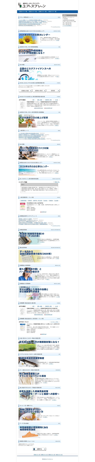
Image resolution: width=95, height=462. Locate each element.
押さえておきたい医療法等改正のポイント (28, 221)
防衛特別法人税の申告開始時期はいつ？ (27, 25)
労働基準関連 (23, 200)
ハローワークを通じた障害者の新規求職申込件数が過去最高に (32, 138)
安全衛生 (45, 200)
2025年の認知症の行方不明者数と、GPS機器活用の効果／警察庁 (33, 222)
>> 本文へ (57, 58)
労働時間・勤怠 (48, 99)
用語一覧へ (57, 182)
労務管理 (30, 200)
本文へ (57, 76)
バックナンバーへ (56, 26)
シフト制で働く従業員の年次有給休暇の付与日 (29, 133)
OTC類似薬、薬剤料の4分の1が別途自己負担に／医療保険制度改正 (33, 224)
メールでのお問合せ (67, 25)
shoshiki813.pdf (48, 108)
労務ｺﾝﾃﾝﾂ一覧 (37, 454)
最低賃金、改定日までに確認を (25, 218)
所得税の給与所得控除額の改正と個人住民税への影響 (30, 22)
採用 (33, 99)
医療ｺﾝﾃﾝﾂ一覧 (52, 454)
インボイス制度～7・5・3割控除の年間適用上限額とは (30, 20)
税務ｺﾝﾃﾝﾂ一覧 (44, 454)
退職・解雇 (39, 99)
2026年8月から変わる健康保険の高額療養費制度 (29, 137)
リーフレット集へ (54, 321)
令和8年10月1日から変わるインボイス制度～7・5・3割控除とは (32, 21)
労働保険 (51, 200)
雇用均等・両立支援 (37, 200)
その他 (56, 99)
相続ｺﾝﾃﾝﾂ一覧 (59, 454)
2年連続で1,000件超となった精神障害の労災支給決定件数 (31, 134)
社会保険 (56, 200)
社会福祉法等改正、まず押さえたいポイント (28, 220)
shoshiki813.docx (39, 108)
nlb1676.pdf (43, 334)
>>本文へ (57, 125)
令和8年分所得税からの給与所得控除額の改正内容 (29, 24)
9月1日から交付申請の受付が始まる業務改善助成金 (30, 136)
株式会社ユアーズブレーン (47, 459)
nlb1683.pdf (43, 211)
